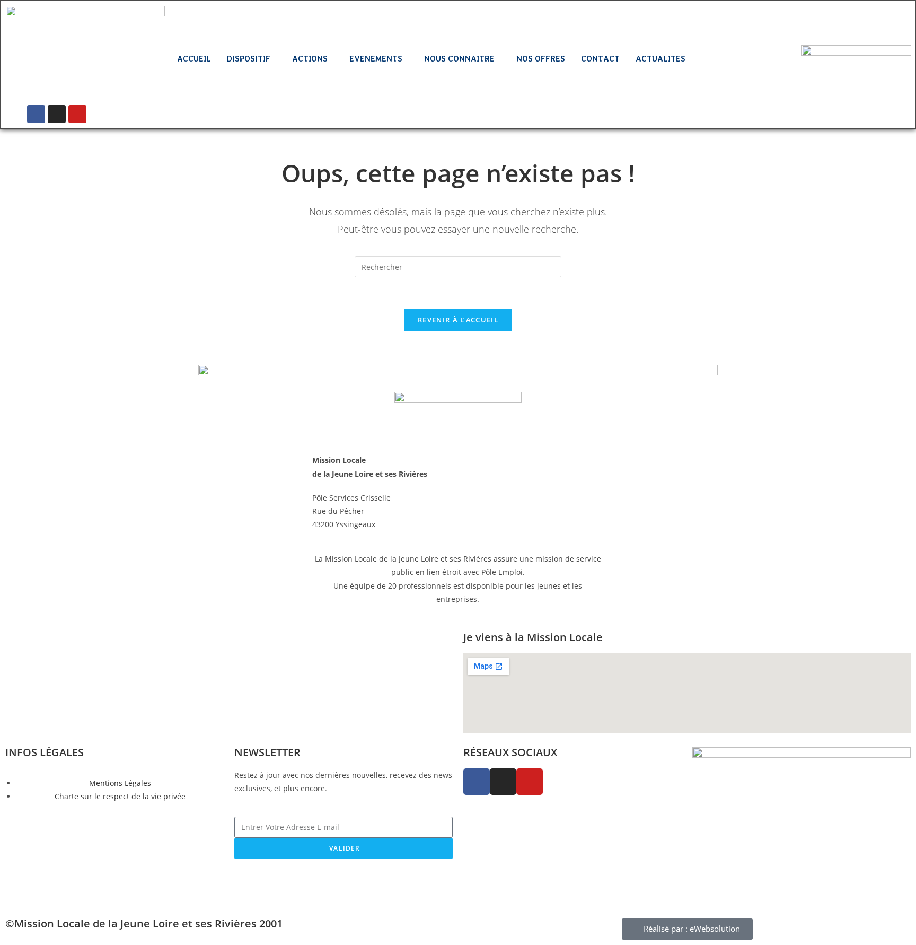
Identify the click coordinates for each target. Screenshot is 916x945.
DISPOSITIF (248, 59)
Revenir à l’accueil (458, 320)
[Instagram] (57, 114)
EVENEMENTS (375, 59)
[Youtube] (77, 114)
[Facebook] (36, 114)
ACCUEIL (194, 59)
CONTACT (600, 59)
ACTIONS (310, 59)
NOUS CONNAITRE (459, 59)
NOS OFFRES (540, 59)
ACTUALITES (660, 59)
